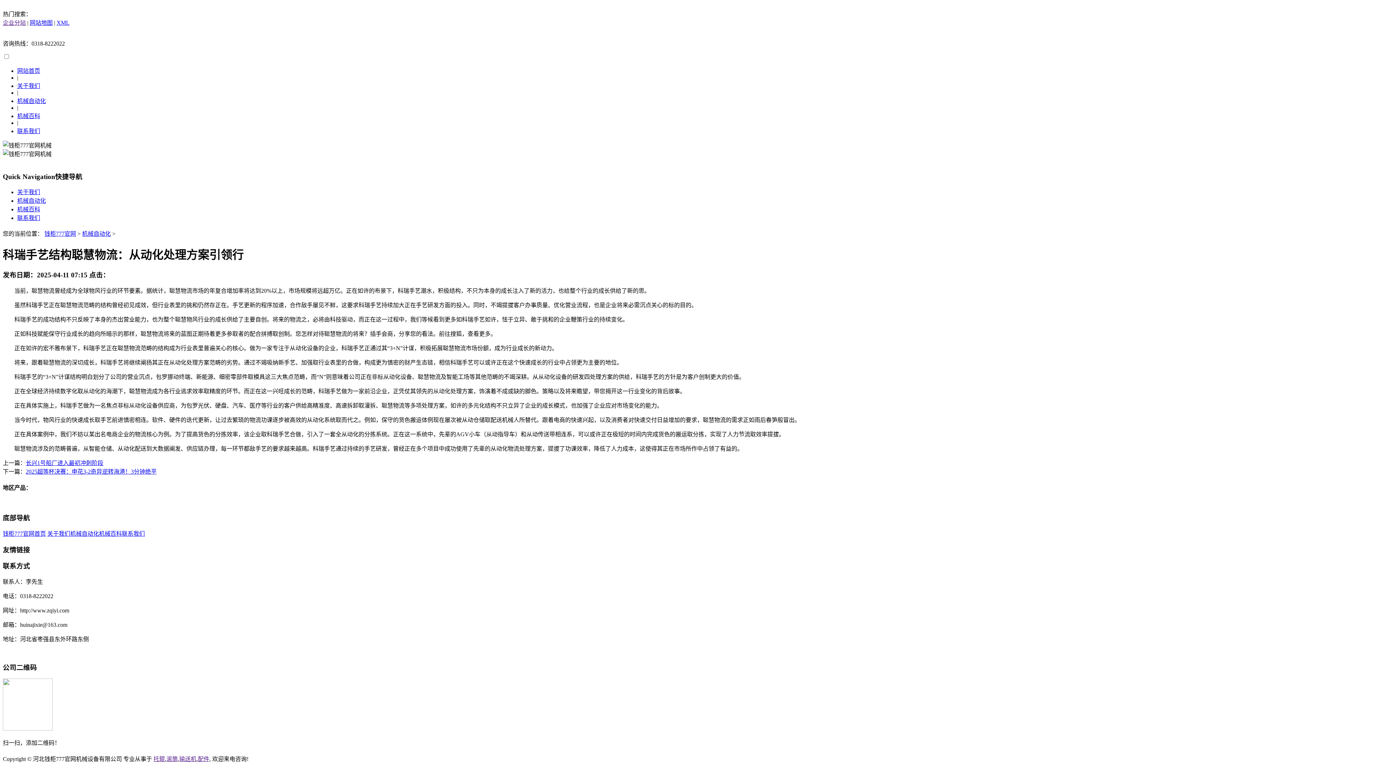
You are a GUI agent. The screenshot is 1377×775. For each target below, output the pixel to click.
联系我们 (28, 131)
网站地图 (41, 23)
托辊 (159, 759)
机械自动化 (31, 101)
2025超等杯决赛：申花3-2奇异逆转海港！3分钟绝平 (91, 472)
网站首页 (28, 71)
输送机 (188, 759)
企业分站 (14, 23)
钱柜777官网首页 (24, 534)
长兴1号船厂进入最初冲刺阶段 (64, 463)
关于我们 (28, 86)
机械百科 (28, 116)
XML (63, 23)
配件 (203, 759)
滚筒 (172, 759)
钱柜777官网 (60, 234)
